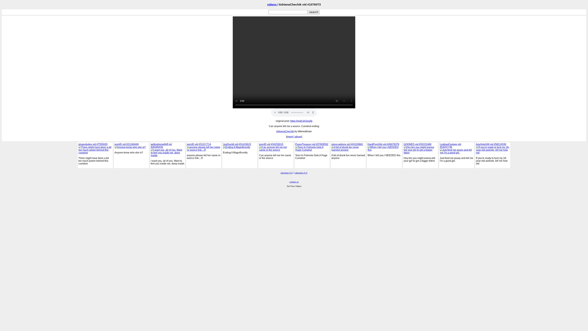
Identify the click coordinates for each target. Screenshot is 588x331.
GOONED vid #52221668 (417, 144)
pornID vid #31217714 (199, 144)
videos (272, 4)
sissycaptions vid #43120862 (347, 144)
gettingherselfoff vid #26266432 (161, 145)
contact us (294, 182)
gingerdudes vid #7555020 (92, 144)
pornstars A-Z (287, 173)
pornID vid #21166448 (127, 144)
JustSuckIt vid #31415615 (237, 144)
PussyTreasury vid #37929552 (311, 144)
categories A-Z (300, 173)
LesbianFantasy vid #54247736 (450, 145)
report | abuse (294, 136)
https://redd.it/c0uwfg (301, 121)
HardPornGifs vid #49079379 (383, 144)
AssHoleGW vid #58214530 (491, 144)
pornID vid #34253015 (271, 144)
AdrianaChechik (285, 131)
